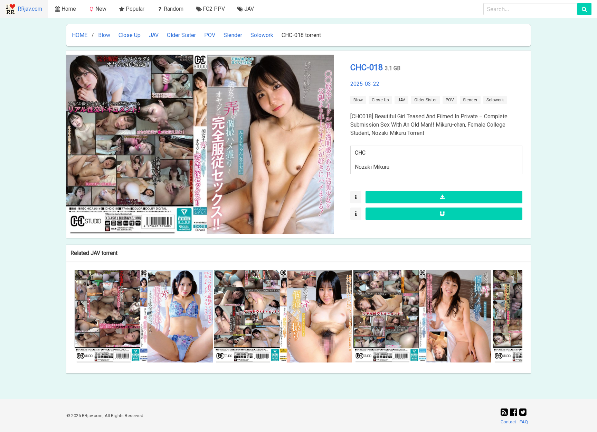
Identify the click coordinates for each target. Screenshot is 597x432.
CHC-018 (367, 67)
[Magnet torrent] (444, 214)
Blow (104, 35)
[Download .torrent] (444, 197)
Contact (508, 421)
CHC (360, 152)
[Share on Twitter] (523, 412)
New (100, 9)
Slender (233, 35)
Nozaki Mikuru (372, 167)
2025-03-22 (364, 84)
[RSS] (505, 412)
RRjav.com (30, 9)
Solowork (261, 35)
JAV (154, 35)
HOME (79, 35)
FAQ (524, 421)
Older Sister (181, 35)
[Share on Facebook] (514, 412)
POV (209, 35)
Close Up (130, 35)
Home (68, 9)
